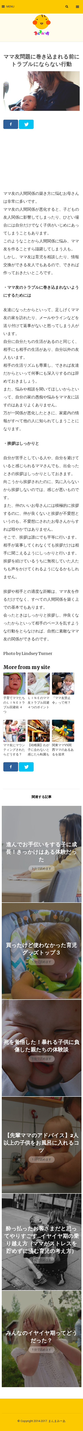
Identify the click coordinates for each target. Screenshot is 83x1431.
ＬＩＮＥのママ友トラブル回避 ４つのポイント (38, 702)
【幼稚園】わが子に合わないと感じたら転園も (38, 749)
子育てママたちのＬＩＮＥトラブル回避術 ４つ (14, 705)
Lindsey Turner (37, 653)
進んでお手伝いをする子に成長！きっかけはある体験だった (41, 851)
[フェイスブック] (10, 124)
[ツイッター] (26, 124)
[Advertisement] (41, 159)
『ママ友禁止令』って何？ (61, 700)
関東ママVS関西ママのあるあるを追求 (63, 749)
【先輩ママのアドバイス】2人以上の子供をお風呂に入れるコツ (41, 1142)
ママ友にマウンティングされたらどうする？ (14, 749)
